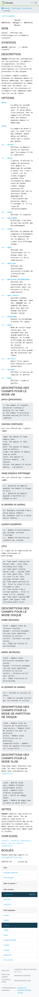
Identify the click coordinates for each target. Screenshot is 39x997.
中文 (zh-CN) (8, 960)
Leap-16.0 (7, 899)
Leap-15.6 (7, 904)
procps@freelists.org (12, 857)
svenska (7, 950)
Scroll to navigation (8, 16)
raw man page (9, 877)
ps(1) (4, 843)
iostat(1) (15, 841)
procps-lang (27, 8)
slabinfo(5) (7, 774)
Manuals (6, 8)
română (6, 945)
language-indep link (11, 873)
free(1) (5, 841)
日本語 (6, 930)
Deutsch (7, 915)
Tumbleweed (16, 8)
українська (7, 955)
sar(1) (11, 843)
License (20, 993)
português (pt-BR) (10, 940)
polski (6, 935)
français (6, 925)
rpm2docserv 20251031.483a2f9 (24, 989)
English (6, 920)
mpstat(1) (26, 841)
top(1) (19, 843)
